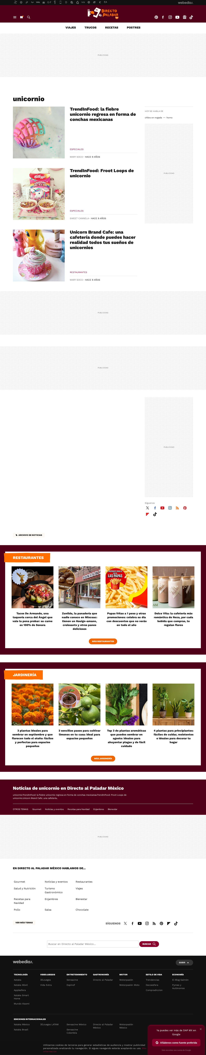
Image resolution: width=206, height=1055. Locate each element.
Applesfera (20, 990)
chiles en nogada (153, 117)
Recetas (111, 27)
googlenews (184, 17)
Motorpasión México (126, 1026)
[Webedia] (23, 962)
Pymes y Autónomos (178, 986)
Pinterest (156, 17)
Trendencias (152, 980)
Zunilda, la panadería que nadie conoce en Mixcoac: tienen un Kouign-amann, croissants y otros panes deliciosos (79, 621)
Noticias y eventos (54, 809)
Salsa (48, 909)
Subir (182, 962)
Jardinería (24, 675)
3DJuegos (45, 980)
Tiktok (191, 17)
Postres (133, 27)
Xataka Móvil (21, 985)
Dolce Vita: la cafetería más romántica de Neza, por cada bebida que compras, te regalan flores (173, 619)
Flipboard (147, 513)
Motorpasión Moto (129, 985)
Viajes (71, 27)
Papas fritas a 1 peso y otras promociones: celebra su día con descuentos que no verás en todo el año (127, 619)
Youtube (177, 17)
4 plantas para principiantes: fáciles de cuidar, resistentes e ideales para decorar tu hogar (173, 736)
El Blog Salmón (180, 980)
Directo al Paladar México (103, 1026)
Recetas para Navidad (78, 809)
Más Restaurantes (103, 641)
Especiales (77, 149)
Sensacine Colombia (72, 1031)
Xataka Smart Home (21, 997)
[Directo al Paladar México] (103, 13)
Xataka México (22, 1024)
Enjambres (98, 809)
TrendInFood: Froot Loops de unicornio (102, 173)
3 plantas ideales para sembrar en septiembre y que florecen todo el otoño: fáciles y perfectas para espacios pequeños (32, 738)
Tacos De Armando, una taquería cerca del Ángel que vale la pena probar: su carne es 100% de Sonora (32, 619)
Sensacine (72, 980)
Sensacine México (76, 1024)
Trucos (90, 27)
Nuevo (21, 17)
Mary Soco (76, 157)
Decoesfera (152, 985)
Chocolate (82, 909)
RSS (177, 507)
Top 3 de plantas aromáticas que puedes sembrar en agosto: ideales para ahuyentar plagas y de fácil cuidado (126, 738)
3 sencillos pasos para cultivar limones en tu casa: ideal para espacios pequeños (79, 734)
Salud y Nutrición (25, 888)
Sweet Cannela (79, 218)
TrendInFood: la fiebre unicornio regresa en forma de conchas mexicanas (103, 114)
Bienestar (112, 809)
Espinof (71, 985)
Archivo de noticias (30, 535)
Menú (15, 17)
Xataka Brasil (21, 1029)
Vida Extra (46, 985)
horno (170, 117)
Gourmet (36, 809)
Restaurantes (78, 272)
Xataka (17, 980)
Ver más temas (24, 922)
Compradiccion (154, 990)
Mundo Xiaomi (21, 1003)
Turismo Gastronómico (54, 890)
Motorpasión (126, 980)
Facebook (162, 17)
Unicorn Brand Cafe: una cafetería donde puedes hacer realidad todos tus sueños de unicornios (103, 239)
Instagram (170, 17)
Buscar (28, 17)
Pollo (17, 909)
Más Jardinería (103, 758)
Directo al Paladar (103, 980)
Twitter (147, 507)
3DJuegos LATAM (49, 1024)
